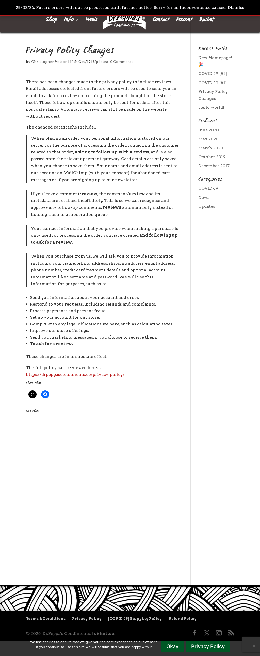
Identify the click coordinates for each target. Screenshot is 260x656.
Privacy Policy (87, 619)
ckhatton (104, 633)
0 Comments (121, 62)
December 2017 (214, 165)
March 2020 (210, 148)
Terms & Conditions (46, 619)
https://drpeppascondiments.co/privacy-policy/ (75, 374)
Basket (206, 21)
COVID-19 (208, 188)
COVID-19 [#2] (212, 73)
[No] (253, 645)
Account (184, 21)
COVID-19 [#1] (212, 82)
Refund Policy (183, 619)
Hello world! (211, 107)
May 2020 (208, 139)
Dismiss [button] (236, 7)
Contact (161, 21)
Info (69, 21)
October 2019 (211, 156)
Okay (172, 646)
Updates (100, 62)
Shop (51, 21)
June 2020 (208, 129)
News (91, 21)
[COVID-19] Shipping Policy (135, 619)
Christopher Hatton (49, 62)
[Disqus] (102, 496)
